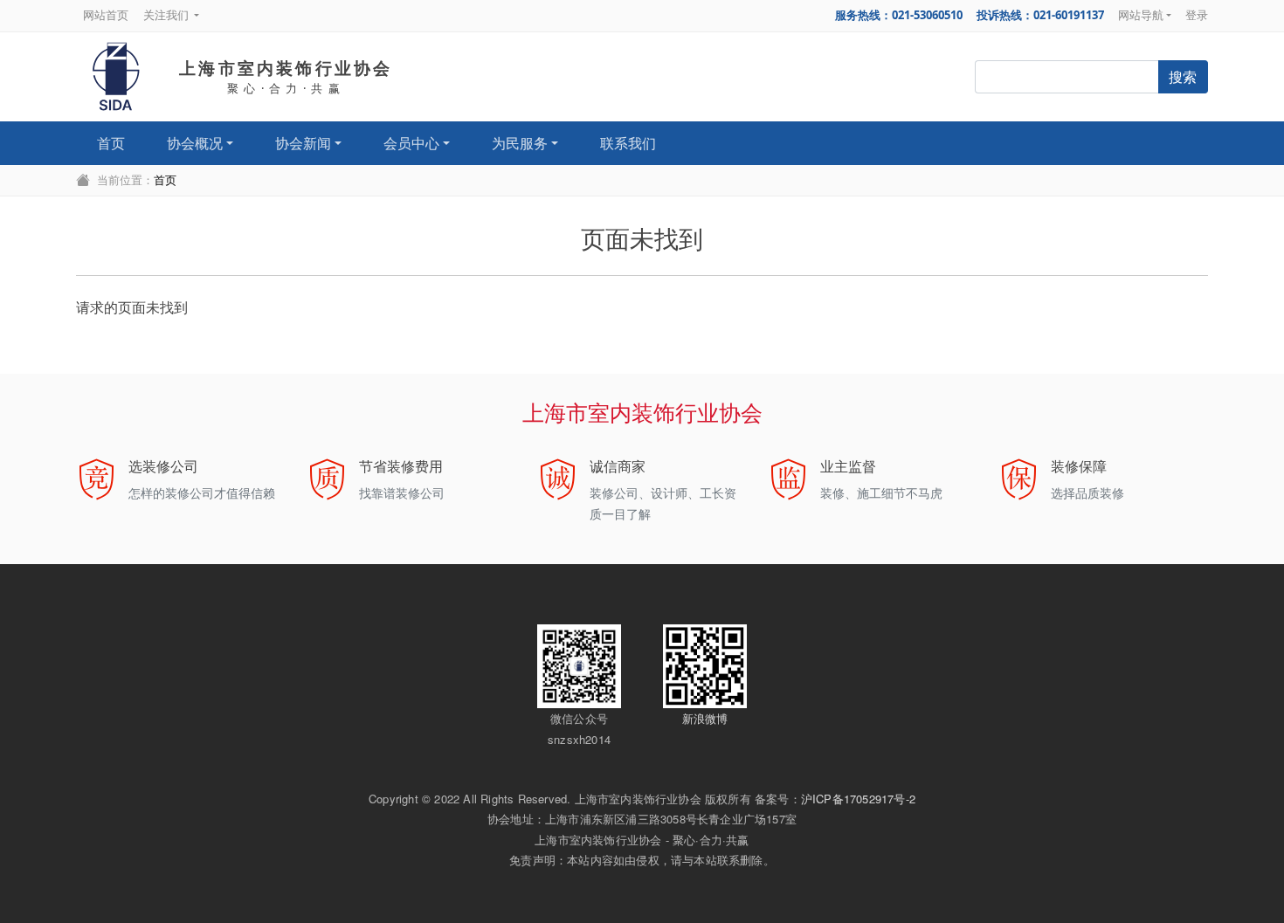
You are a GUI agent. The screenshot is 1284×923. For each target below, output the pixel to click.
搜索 (1183, 76)
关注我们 (167, 15)
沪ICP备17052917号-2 (858, 798)
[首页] (116, 76)
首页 (111, 143)
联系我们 (628, 143)
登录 (1196, 15)
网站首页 (105, 15)
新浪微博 (705, 718)
